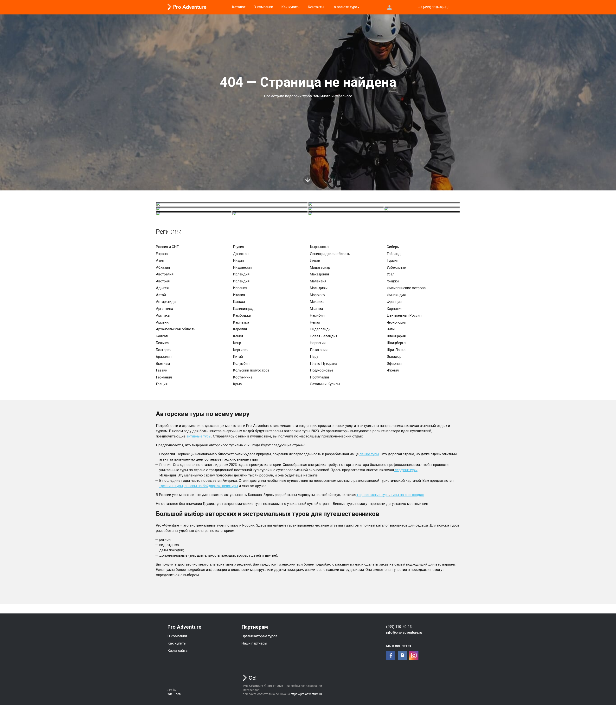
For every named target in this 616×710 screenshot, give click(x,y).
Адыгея (162, 288)
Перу (314, 356)
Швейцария (396, 336)
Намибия (317, 315)
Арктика (163, 315)
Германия (164, 377)
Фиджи (393, 281)
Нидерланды (320, 329)
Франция (394, 302)
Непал (315, 322)
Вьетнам (163, 363)
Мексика (317, 302)
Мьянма (316, 308)
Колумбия (241, 363)
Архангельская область (175, 329)
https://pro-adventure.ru (306, 694)
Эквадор (394, 356)
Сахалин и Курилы (325, 384)
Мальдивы (318, 288)
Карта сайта (177, 650)
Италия (239, 295)
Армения (163, 322)
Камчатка (241, 322)
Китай (238, 356)
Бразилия (164, 356)
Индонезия (242, 267)
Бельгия (162, 343)
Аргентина (164, 308)
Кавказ (239, 302)
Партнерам (255, 627)
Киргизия (240, 350)
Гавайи (161, 370)
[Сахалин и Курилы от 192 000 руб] (194, 213)
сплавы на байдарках (202, 486)
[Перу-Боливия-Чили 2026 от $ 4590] (384, 203)
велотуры (229, 486)
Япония (393, 370)
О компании (177, 636)
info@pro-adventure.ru (404, 632)
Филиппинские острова (406, 288)
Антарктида (166, 302)
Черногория (396, 322)
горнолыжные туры (372, 495)
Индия (238, 260)
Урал (390, 274)
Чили (391, 329)
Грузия (238, 247)
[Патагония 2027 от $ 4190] (232, 208)
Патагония (318, 350)
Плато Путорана (323, 363)
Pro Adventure (184, 627)
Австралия (164, 274)
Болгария (163, 350)
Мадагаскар (320, 267)
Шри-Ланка (396, 350)
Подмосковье (321, 370)
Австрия (163, 281)
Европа (162, 254)
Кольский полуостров (251, 370)
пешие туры (369, 454)
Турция (392, 260)
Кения (238, 336)
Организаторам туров (259, 636)
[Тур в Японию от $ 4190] (384, 213)
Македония (319, 274)
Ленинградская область (330, 254)
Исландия (241, 281)
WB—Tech (174, 694)
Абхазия (163, 267)
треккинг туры (171, 486)
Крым (237, 384)
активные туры (198, 436)
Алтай (161, 295)
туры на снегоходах (407, 495)
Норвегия (318, 343)
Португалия (319, 377)
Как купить (176, 643)
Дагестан (241, 254)
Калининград (244, 308)
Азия (160, 260)
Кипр (237, 343)
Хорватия (394, 308)
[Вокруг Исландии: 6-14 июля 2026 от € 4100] (422, 208)
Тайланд (394, 254)
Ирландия (241, 274)
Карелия (240, 329)
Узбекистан (396, 267)
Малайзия (318, 281)
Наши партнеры (254, 643)
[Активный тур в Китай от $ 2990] (346, 208)
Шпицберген (397, 343)
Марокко (317, 295)
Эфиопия (394, 363)
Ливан (315, 260)
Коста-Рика (242, 377)
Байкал (162, 336)
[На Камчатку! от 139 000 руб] (270, 213)
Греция (161, 384)
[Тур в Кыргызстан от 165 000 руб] (232, 203)
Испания (240, 288)
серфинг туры (405, 470)
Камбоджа (242, 315)
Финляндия (396, 295)
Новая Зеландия (323, 336)
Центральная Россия (404, 315)
